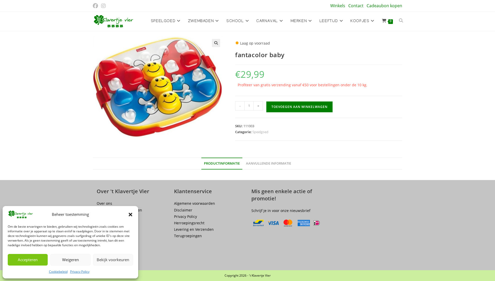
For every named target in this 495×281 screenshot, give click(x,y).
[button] (130, 214)
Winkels (337, 5)
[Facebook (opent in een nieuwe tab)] (96, 5)
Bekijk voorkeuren (113, 259)
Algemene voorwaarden (194, 203)
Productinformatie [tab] (222, 163)
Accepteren (28, 259)
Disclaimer (183, 210)
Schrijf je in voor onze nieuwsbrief (280, 210)
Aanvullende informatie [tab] (268, 163)
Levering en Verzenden (194, 229)
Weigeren (70, 259)
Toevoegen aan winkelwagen (299, 107)
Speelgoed (260, 132)
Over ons (104, 203)
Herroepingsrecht (189, 222)
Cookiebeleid (58, 271)
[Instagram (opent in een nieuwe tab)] (103, 5)
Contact (356, 5)
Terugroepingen (188, 235)
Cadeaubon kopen (384, 5)
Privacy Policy (79, 271)
